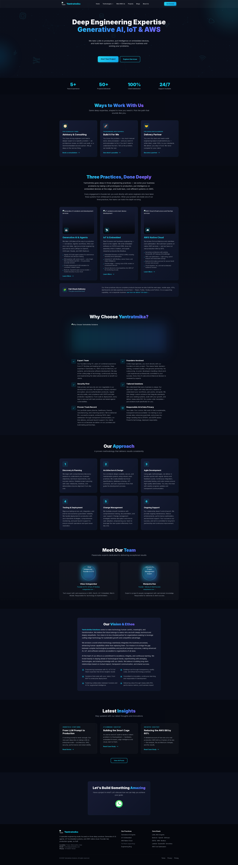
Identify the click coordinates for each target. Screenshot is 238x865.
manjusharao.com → (149, 589)
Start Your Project (108, 59)
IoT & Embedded (126, 837)
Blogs (138, 4)
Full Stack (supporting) (128, 843)
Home (98, 4)
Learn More (67, 276)
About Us (146, 4)
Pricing (176, 858)
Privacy (170, 858)
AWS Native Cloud (126, 840)
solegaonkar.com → (88, 589)
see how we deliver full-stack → (138, 292)
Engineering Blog (126, 846)
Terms (163, 858)
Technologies (107, 4)
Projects (130, 4)
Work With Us (120, 4)
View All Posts (119, 760)
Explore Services (130, 59)
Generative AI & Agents (128, 834)
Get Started (170, 4)
